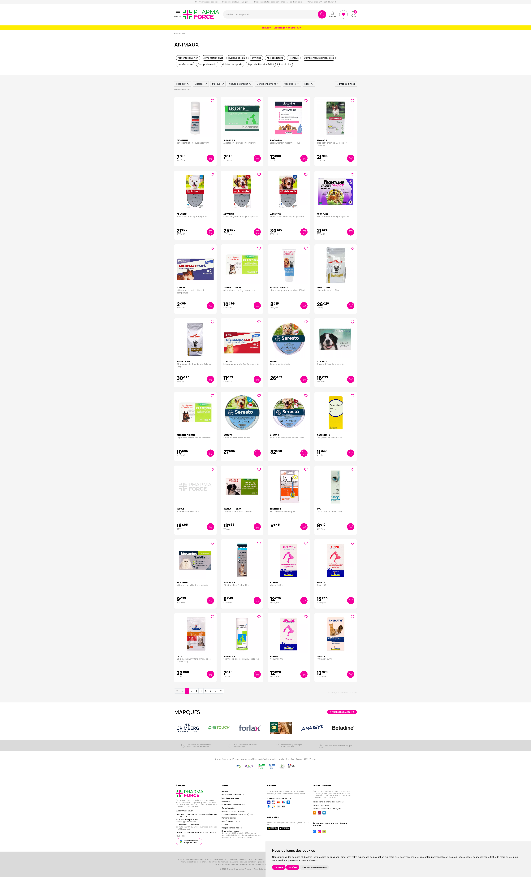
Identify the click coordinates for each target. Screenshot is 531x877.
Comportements (207, 64)
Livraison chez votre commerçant (327, 808)
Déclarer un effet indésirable (233, 811)
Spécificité (290, 83)
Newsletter (226, 801)
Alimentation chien (188, 57)
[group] (187, 728)
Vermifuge (255, 57)
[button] (177, 14)
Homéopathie (185, 64)
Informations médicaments (233, 805)
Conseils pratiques (229, 808)
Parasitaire (285, 64)
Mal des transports (232, 64)
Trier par (181, 83)
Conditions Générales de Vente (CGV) (237, 815)
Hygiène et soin (236, 57)
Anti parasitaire (275, 57)
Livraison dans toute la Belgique (235, 2)
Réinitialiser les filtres (182, 89)
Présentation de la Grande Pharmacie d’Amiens (196, 832)
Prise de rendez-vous (230, 798)
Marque (216, 83)
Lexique (225, 791)
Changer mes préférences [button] (314, 867)
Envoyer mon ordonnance (233, 795)
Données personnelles (231, 821)
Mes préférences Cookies (232, 828)
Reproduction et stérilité (261, 64)
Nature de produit (238, 83)
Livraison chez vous (321, 805)
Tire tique (294, 57)
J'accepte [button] (278, 867)
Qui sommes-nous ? (184, 811)
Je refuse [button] (292, 867)
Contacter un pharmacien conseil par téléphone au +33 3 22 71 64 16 (196, 815)
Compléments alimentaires (319, 57)
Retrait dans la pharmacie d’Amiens (328, 802)
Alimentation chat (213, 57)
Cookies (225, 824)
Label (307, 83)
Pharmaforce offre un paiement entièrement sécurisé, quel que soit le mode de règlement (286, 792)
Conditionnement (266, 83)
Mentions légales (229, 818)
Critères (199, 83)
